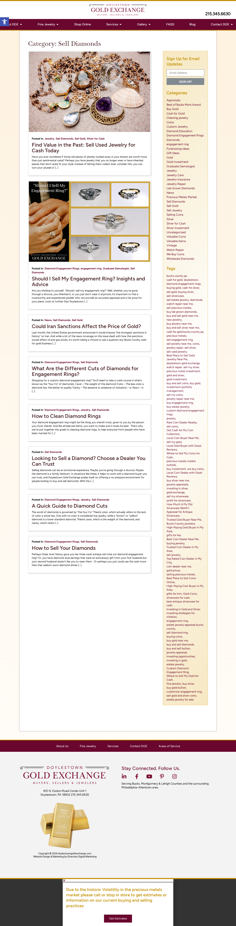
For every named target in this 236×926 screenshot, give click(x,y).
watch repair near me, (180, 303)
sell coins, (173, 426)
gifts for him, (174, 593)
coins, (196, 343)
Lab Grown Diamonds (181, 188)
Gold (170, 157)
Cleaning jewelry (177, 117)
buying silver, (186, 292)
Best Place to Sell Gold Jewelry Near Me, (181, 357)
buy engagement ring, (180, 402)
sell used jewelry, (177, 351)
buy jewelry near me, (179, 323)
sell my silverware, (178, 496)
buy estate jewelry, (178, 406)
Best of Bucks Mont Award (184, 104)
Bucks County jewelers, (181, 523)
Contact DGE (138, 746)
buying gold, (174, 287)
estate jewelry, (176, 664)
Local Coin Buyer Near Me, (183, 438)
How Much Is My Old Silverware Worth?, (179, 506)
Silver (170, 219)
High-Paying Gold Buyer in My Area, (185, 529)
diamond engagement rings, (184, 283)
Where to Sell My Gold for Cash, (183, 677)
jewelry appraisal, (177, 652)
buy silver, (188, 683)
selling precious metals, (181, 574)
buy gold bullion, (177, 687)
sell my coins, (175, 394)
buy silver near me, (178, 480)
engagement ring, (177, 620)
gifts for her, (174, 535)
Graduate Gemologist (116, 268)
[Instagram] (174, 776)
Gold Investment (177, 162)
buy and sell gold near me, (183, 315)
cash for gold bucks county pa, (185, 331)
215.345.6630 (217, 13)
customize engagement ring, (184, 691)
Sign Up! (185, 81)
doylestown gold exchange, (183, 363)
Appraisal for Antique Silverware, (179, 513)
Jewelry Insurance (178, 179)
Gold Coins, (190, 593)
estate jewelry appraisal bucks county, (185, 626)
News (48, 320)
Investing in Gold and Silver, (184, 609)
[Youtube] (149, 776)
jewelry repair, (175, 347)
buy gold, (195, 383)
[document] (118, 902)
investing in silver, (177, 488)
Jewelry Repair (176, 184)
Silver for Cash (96, 138)
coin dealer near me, (179, 566)
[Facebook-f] (136, 776)
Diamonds (173, 140)
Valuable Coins (176, 236)
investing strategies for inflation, (181, 614)
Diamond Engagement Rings (62, 268)
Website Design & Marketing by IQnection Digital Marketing (65, 856)
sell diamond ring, (177, 632)
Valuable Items (176, 241)
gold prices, (174, 570)
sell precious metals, (179, 307)
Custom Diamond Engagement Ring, (178, 670)
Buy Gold (172, 109)
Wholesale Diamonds (180, 258)
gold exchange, (176, 492)
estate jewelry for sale (180, 699)
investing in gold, (177, 660)
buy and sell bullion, (179, 648)
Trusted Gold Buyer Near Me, (184, 519)
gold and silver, (176, 375)
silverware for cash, (178, 597)
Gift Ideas (173, 153)
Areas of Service (169, 746)
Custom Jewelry (177, 126)
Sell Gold (80, 138)
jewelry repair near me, (181, 398)
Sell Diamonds (64, 138)
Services (113, 746)
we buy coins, (195, 469)
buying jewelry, (176, 543)
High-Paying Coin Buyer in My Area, (185, 587)
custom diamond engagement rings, (185, 412)
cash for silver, (191, 287)
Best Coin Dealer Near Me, (183, 539)
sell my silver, (191, 367)
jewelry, (171, 418)
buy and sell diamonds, (181, 644)
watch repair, (175, 367)
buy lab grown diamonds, (182, 311)
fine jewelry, (174, 683)
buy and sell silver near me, (183, 327)
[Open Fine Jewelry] (57, 24)
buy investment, (177, 469)
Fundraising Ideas (178, 148)
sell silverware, (176, 296)
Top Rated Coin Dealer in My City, (184, 560)
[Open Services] (120, 24)
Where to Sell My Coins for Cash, (183, 455)
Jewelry (49, 138)
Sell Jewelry (174, 210)
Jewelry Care (175, 175)
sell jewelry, (174, 554)
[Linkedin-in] (124, 776)
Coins (170, 122)
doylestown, (191, 279)
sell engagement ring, (180, 339)
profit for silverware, (179, 500)
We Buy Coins (175, 254)
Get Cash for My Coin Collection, (180, 432)
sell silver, (190, 347)
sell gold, (172, 292)
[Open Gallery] (149, 24)
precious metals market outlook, (181, 463)
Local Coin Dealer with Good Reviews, (184, 474)
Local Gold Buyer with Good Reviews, (184, 447)
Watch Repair (175, 250)
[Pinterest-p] (161, 776)
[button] (4, 21)
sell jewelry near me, (179, 343)
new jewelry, (174, 319)
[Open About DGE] (20, 24)
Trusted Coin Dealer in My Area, (182, 549)
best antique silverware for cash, (183, 603)
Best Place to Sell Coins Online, (181, 580)
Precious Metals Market (182, 197)
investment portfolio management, (179, 388)
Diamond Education (179, 131)
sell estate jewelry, (178, 299)
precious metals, (177, 335)
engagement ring (91, 268)
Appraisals (173, 100)
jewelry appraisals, (178, 484)
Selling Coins (175, 214)
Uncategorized (176, 232)
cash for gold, (175, 279)
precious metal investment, (184, 371)
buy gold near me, (178, 640)
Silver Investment (178, 228)
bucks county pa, (177, 275)
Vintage (172, 245)
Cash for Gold (176, 113)
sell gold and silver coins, (182, 695)
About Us (62, 746)
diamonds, (196, 299)
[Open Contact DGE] (231, 24)
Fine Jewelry (88, 746)
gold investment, (177, 379)
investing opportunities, (181, 656)
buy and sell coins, (178, 383)
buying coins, (175, 636)
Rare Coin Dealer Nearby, (182, 422)
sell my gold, (174, 442)
